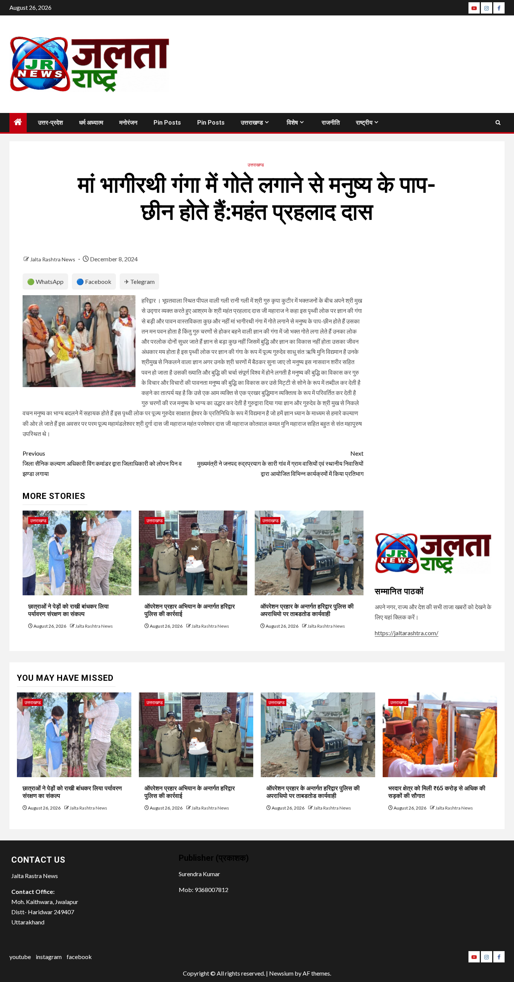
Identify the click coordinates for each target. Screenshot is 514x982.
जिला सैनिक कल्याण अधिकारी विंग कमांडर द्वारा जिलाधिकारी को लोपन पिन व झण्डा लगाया (102, 463)
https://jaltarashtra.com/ (406, 632)
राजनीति (331, 122)
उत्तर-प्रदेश (50, 122)
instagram (49, 956)
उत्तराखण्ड (252, 122)
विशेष (292, 122)
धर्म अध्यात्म (91, 122)
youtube (20, 956)
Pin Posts (167, 122)
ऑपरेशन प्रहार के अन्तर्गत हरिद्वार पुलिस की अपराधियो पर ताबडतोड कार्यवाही (307, 610)
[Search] (498, 122)
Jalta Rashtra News (53, 259)
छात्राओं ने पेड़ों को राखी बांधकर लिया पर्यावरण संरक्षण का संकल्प (68, 610)
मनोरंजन (128, 122)
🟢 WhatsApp (45, 281)
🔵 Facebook (93, 281)
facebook (79, 956)
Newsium (281, 973)
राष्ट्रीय (364, 122)
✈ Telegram (139, 281)
